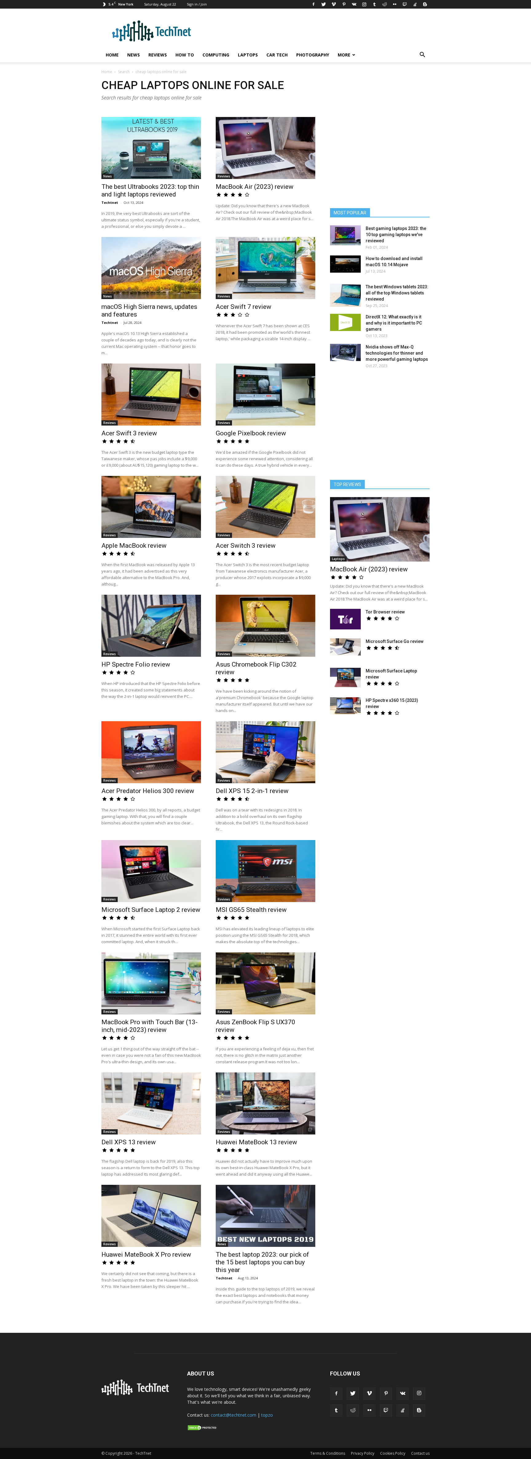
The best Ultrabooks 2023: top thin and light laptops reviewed (150, 190)
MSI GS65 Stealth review (251, 909)
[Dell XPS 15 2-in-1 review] (265, 752)
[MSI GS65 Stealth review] (265, 871)
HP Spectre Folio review (135, 664)
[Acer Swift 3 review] (151, 395)
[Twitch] (404, 4)
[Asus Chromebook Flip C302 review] (265, 626)
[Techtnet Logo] (136, 1394)
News (133, 55)
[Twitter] (323, 4)
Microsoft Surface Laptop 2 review (150, 909)
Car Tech (277, 55)
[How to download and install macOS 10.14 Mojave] (345, 264)
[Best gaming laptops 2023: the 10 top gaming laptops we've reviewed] (345, 235)
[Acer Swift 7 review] (265, 268)
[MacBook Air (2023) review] (265, 148)
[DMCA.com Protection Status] (202, 1429)
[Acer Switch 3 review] (265, 507)
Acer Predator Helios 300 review (147, 791)
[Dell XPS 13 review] (151, 1103)
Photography (312, 55)
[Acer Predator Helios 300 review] (151, 752)
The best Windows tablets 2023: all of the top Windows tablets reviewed (397, 293)
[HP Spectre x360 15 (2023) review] (345, 705)
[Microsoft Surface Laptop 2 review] (151, 871)
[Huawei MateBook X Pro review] (151, 1216)
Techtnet (109, 202)
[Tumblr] (374, 4)
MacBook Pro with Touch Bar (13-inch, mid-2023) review (149, 1025)
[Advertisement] (380, 427)
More (344, 55)
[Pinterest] (343, 4)
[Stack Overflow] (414, 4)
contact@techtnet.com (233, 1415)
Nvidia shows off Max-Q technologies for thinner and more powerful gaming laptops (397, 353)
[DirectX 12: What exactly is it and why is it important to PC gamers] (345, 322)
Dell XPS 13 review (128, 1142)
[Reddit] (384, 4)
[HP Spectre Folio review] (151, 626)
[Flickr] (394, 4)
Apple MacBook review (134, 545)
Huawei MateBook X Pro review (146, 1254)
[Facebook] (313, 4)
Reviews (157, 55)
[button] (422, 55)
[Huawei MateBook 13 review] (265, 1103)
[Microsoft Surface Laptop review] (345, 677)
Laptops (248, 55)
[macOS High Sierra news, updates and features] (151, 268)
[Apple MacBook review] (151, 507)
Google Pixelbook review (251, 433)
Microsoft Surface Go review (394, 641)
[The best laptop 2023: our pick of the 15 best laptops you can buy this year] (265, 1216)
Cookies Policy (392, 1453)
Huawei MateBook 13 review (256, 1142)
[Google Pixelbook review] (265, 395)
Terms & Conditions (327, 1453)
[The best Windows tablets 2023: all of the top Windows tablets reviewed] (345, 295)
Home (112, 55)
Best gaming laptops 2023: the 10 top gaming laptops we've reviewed (396, 234)
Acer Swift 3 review (129, 433)
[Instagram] (364, 4)
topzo (267, 1415)
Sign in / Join (197, 4)
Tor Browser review (385, 611)
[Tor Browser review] (345, 619)
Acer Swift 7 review (243, 306)
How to (184, 55)
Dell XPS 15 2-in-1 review (252, 791)
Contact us (420, 1453)
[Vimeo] (333, 4)
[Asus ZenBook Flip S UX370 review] (265, 983)
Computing (216, 55)
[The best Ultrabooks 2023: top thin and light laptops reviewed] (151, 148)
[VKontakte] (354, 4)
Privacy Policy (362, 1453)
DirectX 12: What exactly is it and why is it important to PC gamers (394, 323)
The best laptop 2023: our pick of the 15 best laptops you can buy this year (262, 1262)
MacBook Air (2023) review (254, 186)
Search (124, 71)
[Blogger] (425, 4)
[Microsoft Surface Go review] (345, 647)
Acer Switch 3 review (246, 545)
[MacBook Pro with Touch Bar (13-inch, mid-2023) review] (151, 983)
